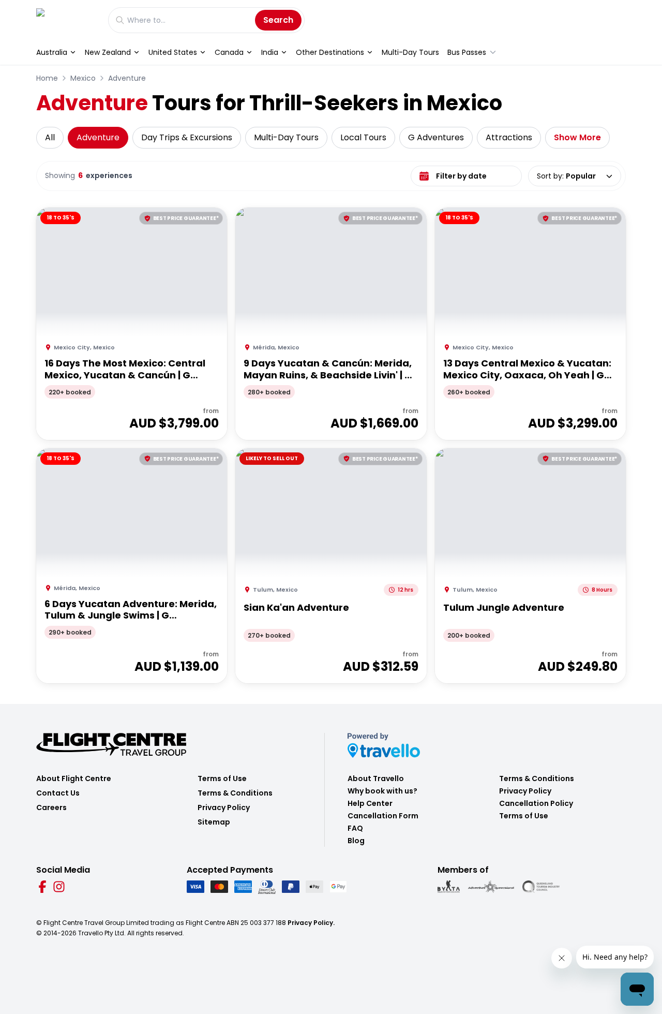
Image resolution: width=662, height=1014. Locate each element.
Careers (51, 807)
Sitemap (214, 822)
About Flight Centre (73, 778)
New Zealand (108, 52)
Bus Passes (466, 52)
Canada (229, 52)
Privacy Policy (224, 807)
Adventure (127, 78)
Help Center (370, 803)
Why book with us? (382, 791)
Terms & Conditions (235, 793)
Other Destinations (330, 52)
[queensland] (541, 886)
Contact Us (58, 793)
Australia (51, 52)
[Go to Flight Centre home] (67, 20)
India (269, 52)
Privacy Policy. (311, 922)
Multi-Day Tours (410, 52)
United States (172, 52)
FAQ (355, 828)
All (50, 137)
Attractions (509, 137)
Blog (356, 840)
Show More (577, 137)
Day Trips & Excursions (186, 137)
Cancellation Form (383, 816)
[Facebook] (42, 886)
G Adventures (436, 137)
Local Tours (363, 137)
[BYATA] (449, 886)
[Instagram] (59, 886)
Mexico (83, 78)
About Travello (376, 778)
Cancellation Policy (536, 803)
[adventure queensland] (491, 886)
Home (47, 78)
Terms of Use (222, 778)
